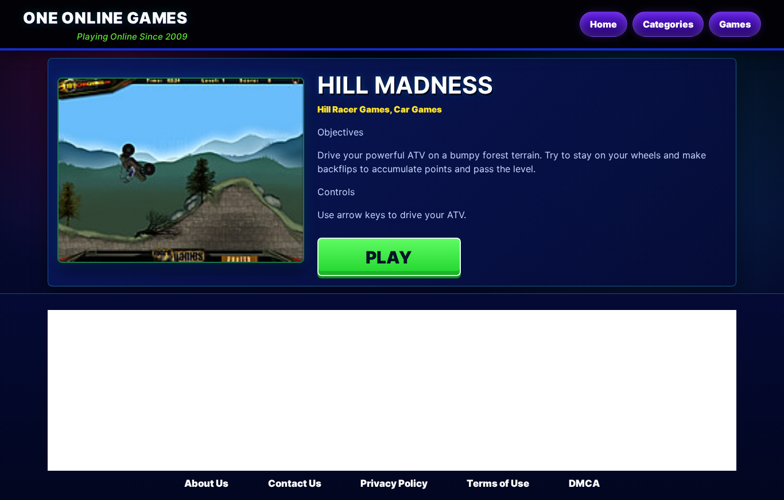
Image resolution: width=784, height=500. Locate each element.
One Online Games (105, 18)
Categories (668, 24)
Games (735, 24)
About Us (206, 483)
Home (603, 24)
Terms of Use (498, 483)
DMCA (584, 483)
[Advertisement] (392, 390)
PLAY (389, 257)
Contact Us (294, 483)
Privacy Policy (394, 483)
